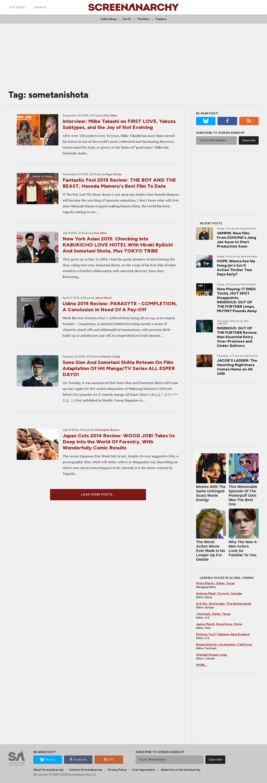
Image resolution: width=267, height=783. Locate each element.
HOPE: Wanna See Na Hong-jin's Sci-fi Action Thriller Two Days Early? (236, 267)
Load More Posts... (98, 494)
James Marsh (103, 297)
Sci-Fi (127, 19)
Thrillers (143, 19)
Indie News (109, 19)
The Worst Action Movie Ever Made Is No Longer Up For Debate (210, 551)
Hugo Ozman (113, 174)
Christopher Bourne (107, 430)
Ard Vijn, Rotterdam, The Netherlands (223, 603)
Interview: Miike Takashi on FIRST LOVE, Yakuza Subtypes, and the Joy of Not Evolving (119, 124)
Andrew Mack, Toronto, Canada (219, 593)
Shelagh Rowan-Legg (211, 655)
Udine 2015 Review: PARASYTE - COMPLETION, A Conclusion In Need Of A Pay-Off (120, 306)
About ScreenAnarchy (48, 769)
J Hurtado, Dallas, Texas (213, 614)
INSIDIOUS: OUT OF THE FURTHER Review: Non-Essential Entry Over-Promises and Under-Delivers (237, 337)
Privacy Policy (117, 769)
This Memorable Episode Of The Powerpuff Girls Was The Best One (243, 495)
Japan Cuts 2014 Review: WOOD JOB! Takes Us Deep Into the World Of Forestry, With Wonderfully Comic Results (119, 442)
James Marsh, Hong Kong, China (219, 624)
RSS (111, 759)
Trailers (160, 19)
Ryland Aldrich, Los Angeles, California (224, 644)
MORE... (201, 665)
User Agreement (143, 769)
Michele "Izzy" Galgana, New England (222, 634)
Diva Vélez (110, 115)
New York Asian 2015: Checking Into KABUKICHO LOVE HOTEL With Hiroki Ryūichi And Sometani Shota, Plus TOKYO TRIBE (118, 245)
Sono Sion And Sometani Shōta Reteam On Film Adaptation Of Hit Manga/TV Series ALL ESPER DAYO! (119, 368)
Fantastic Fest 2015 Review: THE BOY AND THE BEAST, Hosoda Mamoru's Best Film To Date (119, 183)
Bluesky (50, 759)
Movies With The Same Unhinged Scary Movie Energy (211, 493)
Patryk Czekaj (111, 356)
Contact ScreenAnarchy (85, 769)
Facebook (80, 759)
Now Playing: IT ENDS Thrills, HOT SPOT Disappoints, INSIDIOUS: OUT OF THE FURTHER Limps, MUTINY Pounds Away (237, 300)
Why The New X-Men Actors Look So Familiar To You (243, 548)
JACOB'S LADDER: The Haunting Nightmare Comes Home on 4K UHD (237, 367)
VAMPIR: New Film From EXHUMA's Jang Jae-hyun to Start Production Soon (236, 240)
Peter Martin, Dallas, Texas (215, 583)
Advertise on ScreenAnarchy (180, 769)
